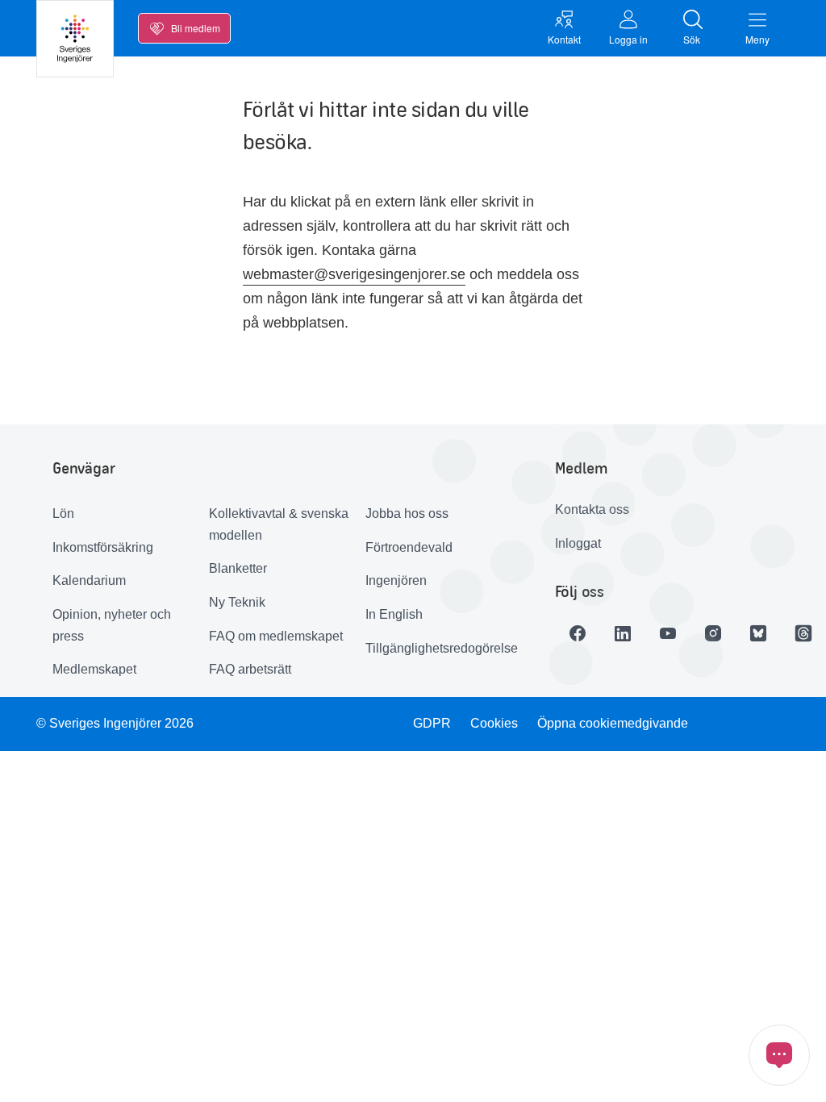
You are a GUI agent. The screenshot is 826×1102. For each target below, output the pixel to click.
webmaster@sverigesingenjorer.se (354, 274)
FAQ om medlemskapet (276, 636)
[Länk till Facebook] (577, 633)
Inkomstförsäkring (102, 547)
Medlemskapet (94, 669)
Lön (63, 513)
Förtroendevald (409, 547)
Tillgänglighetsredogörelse (437, 648)
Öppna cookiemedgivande (612, 723)
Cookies (494, 723)
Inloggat (578, 543)
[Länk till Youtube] (667, 633)
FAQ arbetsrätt (250, 669)
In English (394, 614)
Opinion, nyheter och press (111, 625)
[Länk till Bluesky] (758, 633)
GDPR (432, 723)
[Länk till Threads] (803, 633)
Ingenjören (396, 580)
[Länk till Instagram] (713, 633)
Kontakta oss (592, 509)
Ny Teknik (237, 602)
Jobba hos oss (406, 513)
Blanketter (238, 568)
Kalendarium (89, 580)
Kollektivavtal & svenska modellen (278, 524)
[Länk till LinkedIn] (622, 633)
